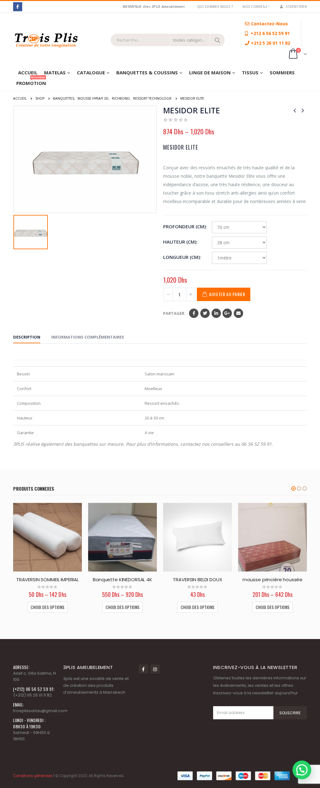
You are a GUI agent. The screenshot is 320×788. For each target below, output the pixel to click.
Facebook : (143, 669)
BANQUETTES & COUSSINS (147, 72)
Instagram (155, 669)
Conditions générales (32, 775)
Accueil (28, 72)
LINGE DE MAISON (210, 72)
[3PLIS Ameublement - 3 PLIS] (59, 40)
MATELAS (55, 72)
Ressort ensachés (162, 403)
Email (238, 313)
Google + (227, 313)
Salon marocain (159, 374)
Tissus (250, 72)
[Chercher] (217, 40)
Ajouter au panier (227, 294)
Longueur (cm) (181, 257)
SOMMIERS (282, 72)
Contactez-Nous (269, 24)
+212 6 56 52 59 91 (269, 33)
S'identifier (296, 6)
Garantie (26, 432)
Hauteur (25, 418)
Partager (173, 313)
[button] (293, 488)
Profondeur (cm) (184, 226)
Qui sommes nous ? (215, 6)
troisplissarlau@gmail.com (40, 711)
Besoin (23, 374)
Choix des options (47, 607)
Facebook (193, 313)
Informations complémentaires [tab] (87, 337)
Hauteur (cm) (179, 242)
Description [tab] (26, 337)
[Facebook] (17, 6)
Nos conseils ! (255, 6)
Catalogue (91, 72)
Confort (24, 388)
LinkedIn (216, 313)
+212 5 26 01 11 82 (270, 43)
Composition (29, 403)
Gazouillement (205, 313)
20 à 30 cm (154, 418)
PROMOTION (31, 82)
